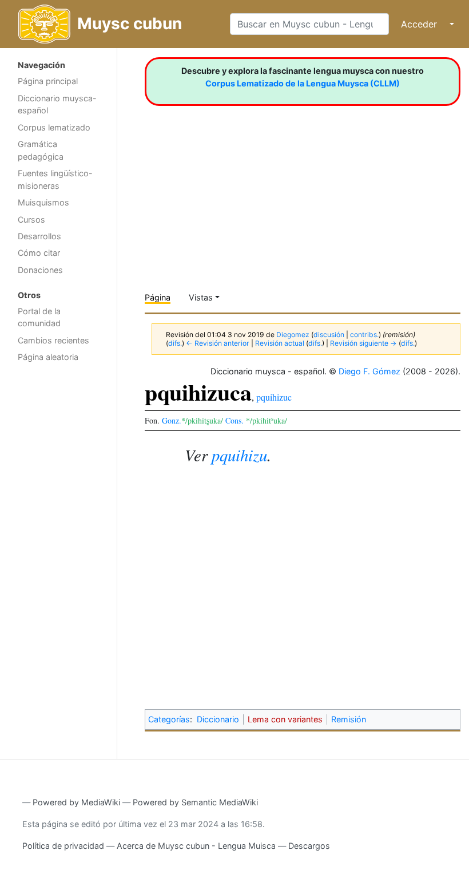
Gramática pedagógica (40, 150)
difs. (175, 343)
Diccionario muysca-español (57, 104)
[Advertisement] (58, 550)
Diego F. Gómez (369, 371)
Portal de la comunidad (39, 317)
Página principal (48, 81)
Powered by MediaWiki (76, 802)
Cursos (31, 219)
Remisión (348, 719)
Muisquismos (43, 202)
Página (157, 297)
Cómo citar (39, 253)
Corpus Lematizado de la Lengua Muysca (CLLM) (302, 83)
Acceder (419, 24)
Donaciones (40, 270)
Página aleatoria (48, 357)
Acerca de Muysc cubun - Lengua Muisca (196, 846)
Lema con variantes (285, 719)
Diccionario (218, 719)
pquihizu (239, 455)
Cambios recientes (53, 340)
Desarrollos (39, 236)
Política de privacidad (63, 846)
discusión (328, 334)
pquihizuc (274, 397)
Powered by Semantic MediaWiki (195, 802)
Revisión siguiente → (363, 343)
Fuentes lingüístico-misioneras (55, 179)
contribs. (364, 334)
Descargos (309, 846)
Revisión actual (279, 343)
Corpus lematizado (54, 127)
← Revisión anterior (217, 343)
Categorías (169, 719)
